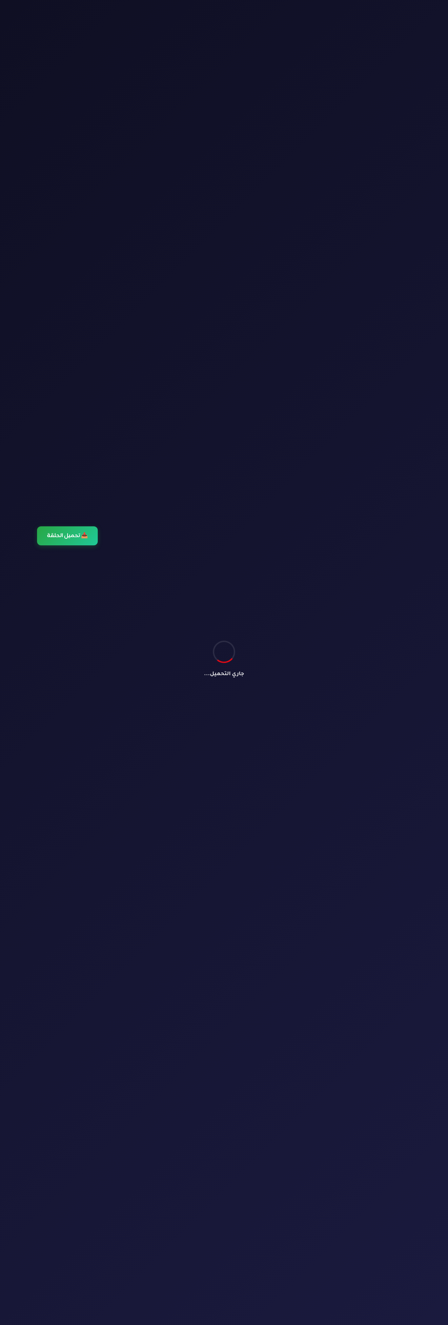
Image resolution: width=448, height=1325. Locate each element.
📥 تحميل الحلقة (67, 535)
